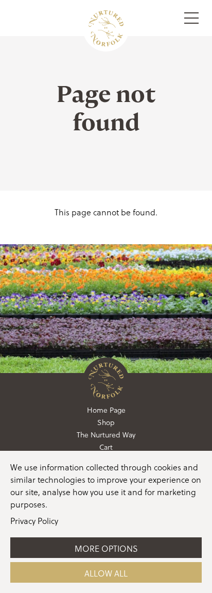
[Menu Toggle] (191, 18)
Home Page (106, 409)
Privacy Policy (34, 521)
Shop (106, 422)
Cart (106, 447)
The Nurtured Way (106, 434)
